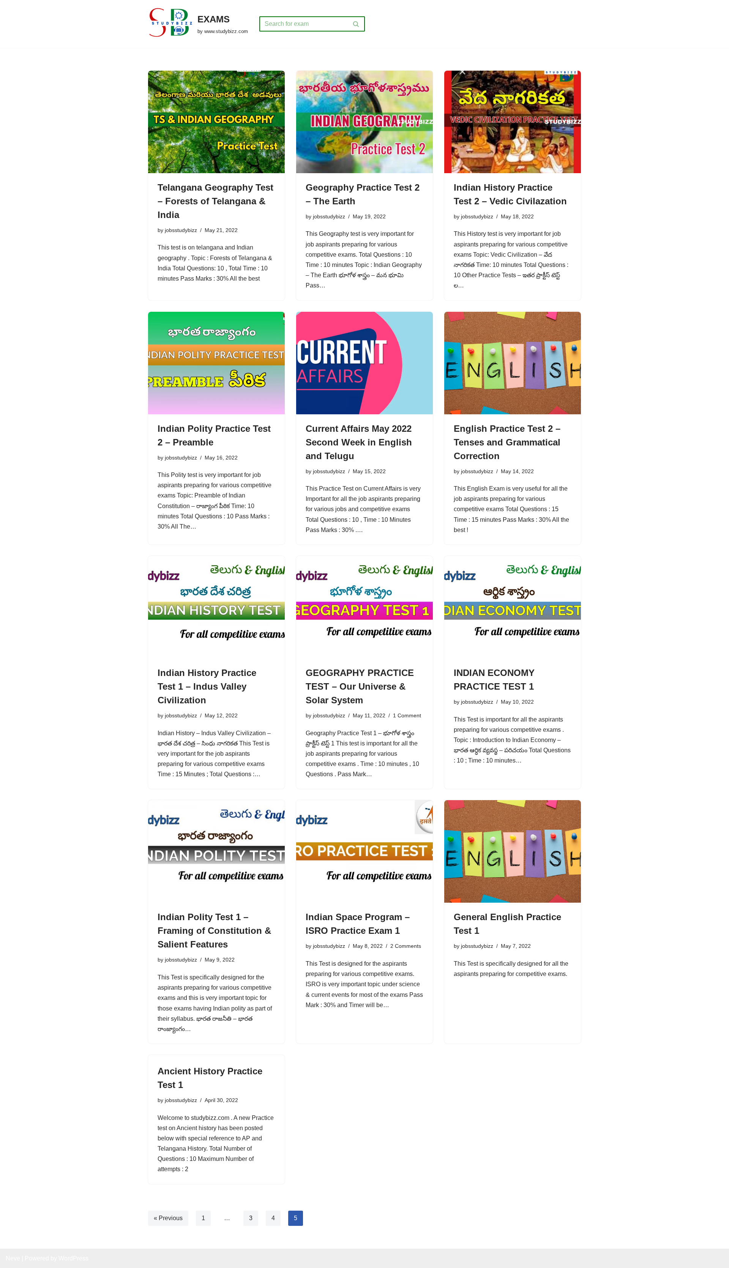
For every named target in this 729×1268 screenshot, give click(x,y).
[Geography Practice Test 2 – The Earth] (364, 122)
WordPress (73, 1258)
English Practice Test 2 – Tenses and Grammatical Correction (507, 442)
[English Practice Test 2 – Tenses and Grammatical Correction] (512, 363)
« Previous (168, 1218)
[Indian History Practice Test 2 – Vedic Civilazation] (512, 122)
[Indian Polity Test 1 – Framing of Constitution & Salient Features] (216, 851)
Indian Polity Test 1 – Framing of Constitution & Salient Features (214, 930)
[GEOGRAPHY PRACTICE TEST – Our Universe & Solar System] (364, 607)
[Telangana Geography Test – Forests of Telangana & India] (216, 122)
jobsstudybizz (181, 230)
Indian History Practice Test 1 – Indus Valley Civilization (207, 686)
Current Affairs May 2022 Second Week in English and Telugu (359, 442)
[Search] (356, 24)
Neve (13, 1258)
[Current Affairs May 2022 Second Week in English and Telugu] (364, 363)
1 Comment (407, 715)
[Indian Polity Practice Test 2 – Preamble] (216, 363)
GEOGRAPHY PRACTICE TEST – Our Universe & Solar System (360, 686)
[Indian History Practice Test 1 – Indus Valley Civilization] (216, 607)
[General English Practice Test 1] (512, 851)
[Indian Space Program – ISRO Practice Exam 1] (364, 851)
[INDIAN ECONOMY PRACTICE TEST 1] (512, 607)
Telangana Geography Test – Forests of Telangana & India (215, 201)
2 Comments (405, 946)
